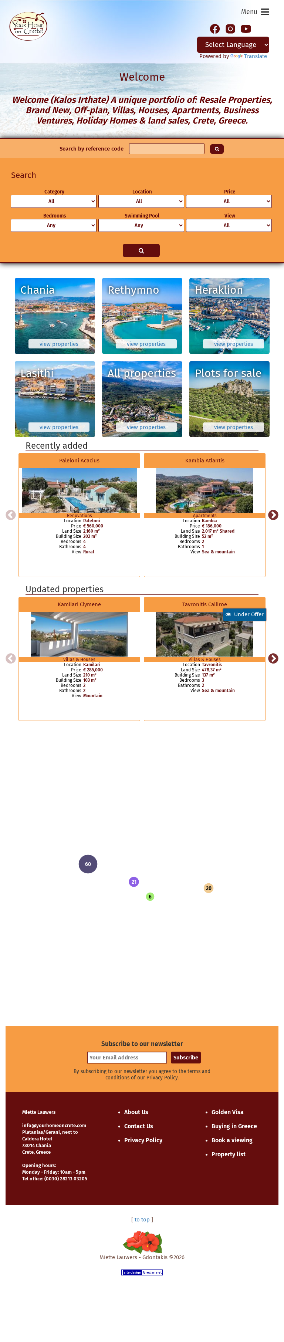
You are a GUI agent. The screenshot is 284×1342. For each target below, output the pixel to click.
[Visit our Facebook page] (215, 28)
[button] (134, 882)
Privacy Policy (143, 1140)
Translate (255, 56)
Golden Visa (228, 1112)
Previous (11, 515)
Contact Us (138, 1126)
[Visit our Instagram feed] (230, 28)
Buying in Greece (234, 1126)
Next (273, 515)
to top (142, 1219)
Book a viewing (232, 1140)
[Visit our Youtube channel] (246, 28)
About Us (136, 1112)
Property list (229, 1154)
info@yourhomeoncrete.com (54, 1125)
